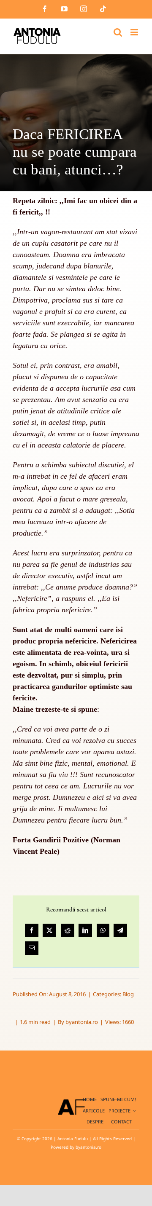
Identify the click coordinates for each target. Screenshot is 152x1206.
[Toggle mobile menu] (134, 32)
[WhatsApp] (103, 930)
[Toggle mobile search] (118, 32)
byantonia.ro (81, 1022)
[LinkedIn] (85, 930)
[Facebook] (32, 930)
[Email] (32, 948)
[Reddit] (67, 930)
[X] (49, 930)
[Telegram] (120, 930)
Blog (128, 994)
